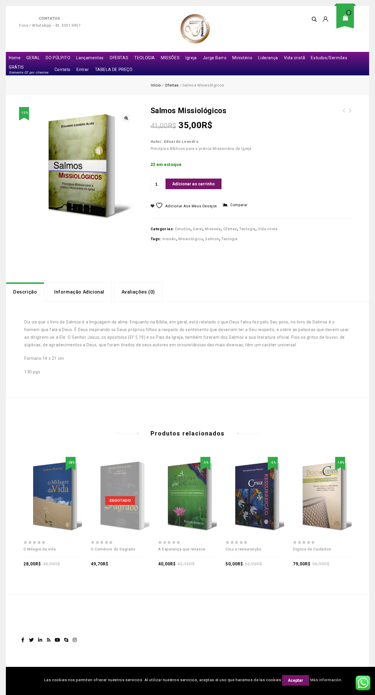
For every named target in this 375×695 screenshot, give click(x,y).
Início (156, 85)
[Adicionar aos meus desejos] (32, 482)
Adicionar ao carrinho (193, 184)
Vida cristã (294, 57)
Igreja (191, 57)
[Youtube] (57, 640)
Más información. (326, 680)
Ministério (242, 57)
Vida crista (268, 229)
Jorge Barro (215, 57)
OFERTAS (119, 57)
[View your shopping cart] (347, 22)
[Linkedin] (40, 640)
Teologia (247, 229)
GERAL (33, 57)
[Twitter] (31, 640)
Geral (197, 229)
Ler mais (113, 482)
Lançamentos (90, 57)
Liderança (268, 57)
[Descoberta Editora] (195, 28)
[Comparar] (59, 482)
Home (15, 57)
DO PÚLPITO (58, 57)
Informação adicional (79, 292)
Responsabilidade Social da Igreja (350, 114)
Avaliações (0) (138, 292)
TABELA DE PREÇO (114, 69)
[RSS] (49, 640)
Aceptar (295, 680)
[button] (126, 118)
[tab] (25, 292)
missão (169, 239)
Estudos (182, 229)
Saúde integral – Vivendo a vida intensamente (344, 117)
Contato (62, 69)
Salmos (212, 239)
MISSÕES (170, 57)
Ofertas (172, 85)
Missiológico (190, 239)
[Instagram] (75, 640)
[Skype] (66, 640)
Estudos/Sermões (329, 57)
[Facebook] (23, 640)
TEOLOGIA (144, 57)
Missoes (213, 229)
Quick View (73, 482)
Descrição (25, 292)
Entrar (82, 69)
